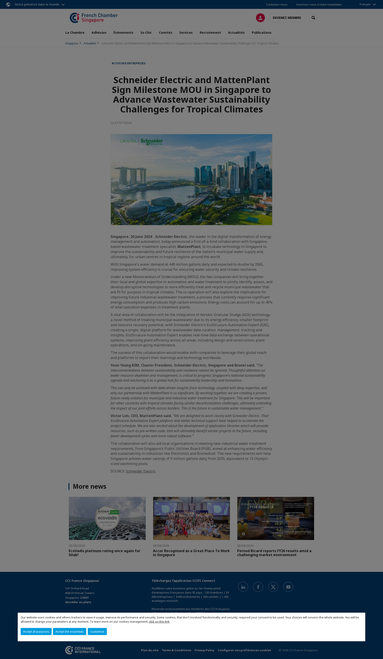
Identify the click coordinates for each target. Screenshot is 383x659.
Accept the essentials (69, 632)
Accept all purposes (36, 632)
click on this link (159, 622)
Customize (97, 632)
